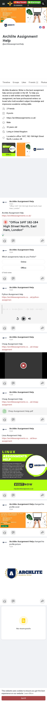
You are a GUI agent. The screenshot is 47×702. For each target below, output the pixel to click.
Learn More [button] (28, 693)
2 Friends (10, 108)
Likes (24, 82)
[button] (43, 4)
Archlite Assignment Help (21, 201)
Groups (16, 82)
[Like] (23, 241)
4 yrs (11, 204)
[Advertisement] (23, 60)
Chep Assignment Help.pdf (20, 411)
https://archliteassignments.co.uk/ (21, 118)
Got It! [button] (23, 698)
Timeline (6, 82)
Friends (33, 82)
